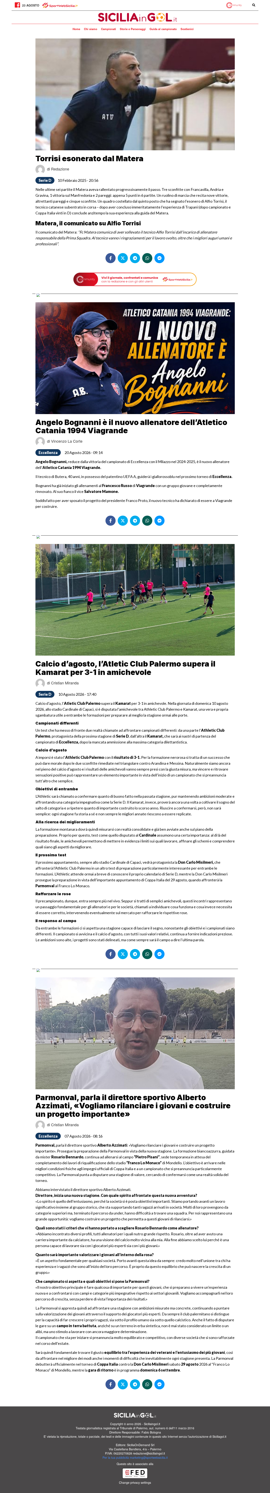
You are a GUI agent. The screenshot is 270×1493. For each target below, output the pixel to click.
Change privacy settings (135, 1482)
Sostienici (187, 29)
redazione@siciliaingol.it (149, 1453)
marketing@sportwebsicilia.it (149, 1457)
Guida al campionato (163, 29)
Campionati (108, 29)
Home (76, 29)
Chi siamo (90, 29)
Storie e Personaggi (133, 29)
